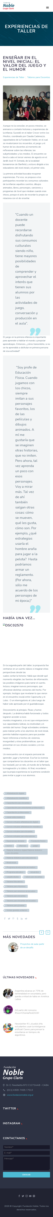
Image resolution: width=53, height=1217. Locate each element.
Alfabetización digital (15, 793)
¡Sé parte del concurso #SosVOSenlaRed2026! (27, 1012)
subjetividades (13, 877)
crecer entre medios (15, 817)
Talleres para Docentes (38, 77)
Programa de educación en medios (21, 867)
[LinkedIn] (22, 918)
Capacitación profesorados (18, 812)
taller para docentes (34, 877)
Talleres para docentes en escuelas (21, 901)
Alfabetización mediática (17, 798)
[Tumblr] (17, 918)
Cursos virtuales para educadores (21, 836)
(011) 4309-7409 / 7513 (20, 1090)
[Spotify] (34, 1196)
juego (35, 846)
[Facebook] (5, 918)
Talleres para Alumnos (16, 886)
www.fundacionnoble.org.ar (20, 1095)
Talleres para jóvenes (15, 905)
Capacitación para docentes (18, 803)
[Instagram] (26, 1196)
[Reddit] (26, 918)
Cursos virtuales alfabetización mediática (24, 827)
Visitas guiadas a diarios (17, 910)
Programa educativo (15, 872)
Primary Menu (47, 7)
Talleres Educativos (15, 881)
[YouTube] (30, 1196)
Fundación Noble (38, 841)
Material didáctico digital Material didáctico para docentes (24, 851)
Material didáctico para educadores (21, 858)
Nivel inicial (11, 862)
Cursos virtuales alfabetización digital (22, 822)
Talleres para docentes (16, 896)
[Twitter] (9, 918)
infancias (22, 846)
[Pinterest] (13, 918)
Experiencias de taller (15, 841)
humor (9, 846)
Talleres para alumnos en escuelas (21, 891)
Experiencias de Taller (13, 77)
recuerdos (34, 872)
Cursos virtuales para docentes (20, 831)
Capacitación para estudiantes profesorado (25, 807)
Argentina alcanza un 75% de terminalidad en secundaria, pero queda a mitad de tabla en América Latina (32, 995)
